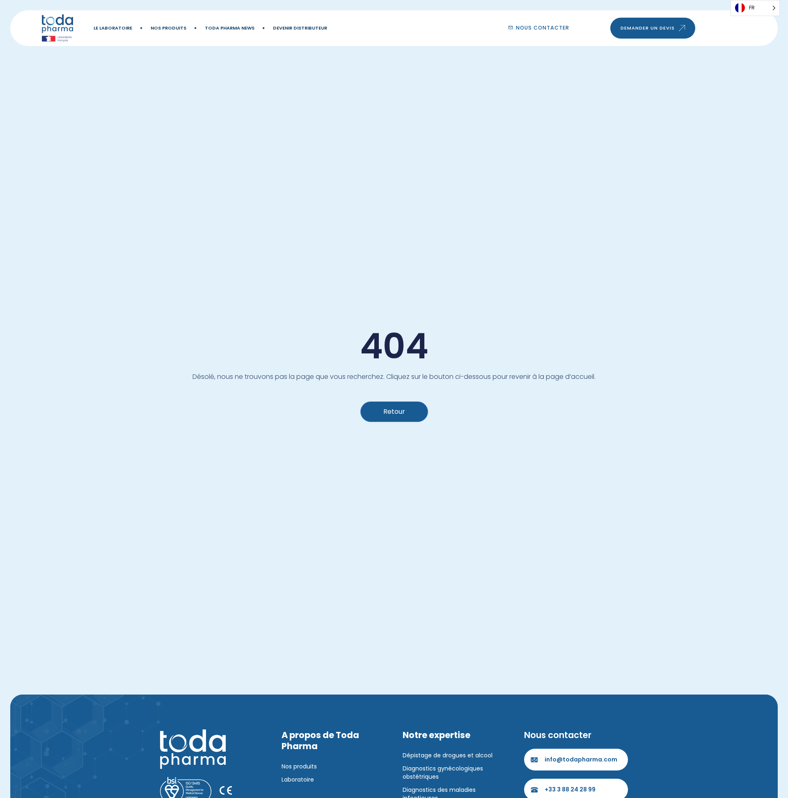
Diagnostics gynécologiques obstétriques (443, 772)
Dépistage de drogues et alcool (447, 755)
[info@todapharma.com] (534, 760)
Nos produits (168, 28)
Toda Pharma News (229, 28)
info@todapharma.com (581, 759)
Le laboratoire (113, 28)
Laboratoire (298, 779)
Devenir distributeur (300, 28)
